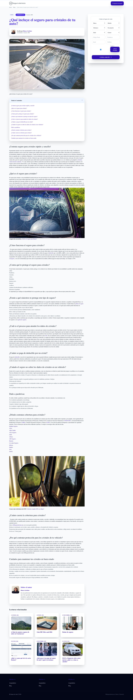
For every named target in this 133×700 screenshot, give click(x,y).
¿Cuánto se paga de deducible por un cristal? (22, 122)
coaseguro (11, 258)
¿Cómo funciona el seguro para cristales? (21, 111)
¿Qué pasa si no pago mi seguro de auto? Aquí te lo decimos (46, 659)
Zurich (10, 451)
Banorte (11, 441)
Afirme (11, 437)
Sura (10, 449)
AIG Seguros (12, 439)
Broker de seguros (67, 632)
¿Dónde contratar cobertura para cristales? (21, 130)
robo (46, 335)
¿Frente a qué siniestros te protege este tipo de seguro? (24, 116)
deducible (51, 253)
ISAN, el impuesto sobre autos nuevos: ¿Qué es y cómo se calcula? (71, 660)
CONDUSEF (67, 420)
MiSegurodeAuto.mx (18, 525)
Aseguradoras (12, 683)
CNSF (48, 422)
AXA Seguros (12, 432)
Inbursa (11, 445)
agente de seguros (22, 319)
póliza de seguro (79, 303)
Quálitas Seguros (13, 426)
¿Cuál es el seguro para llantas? (29, 239)
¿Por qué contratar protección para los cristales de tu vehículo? (26, 135)
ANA (10, 428)
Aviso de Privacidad (115, 49)
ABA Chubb (12, 430)
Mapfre (11, 447)
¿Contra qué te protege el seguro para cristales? (22, 114)
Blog (10, 686)
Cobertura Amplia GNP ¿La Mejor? (35, 509)
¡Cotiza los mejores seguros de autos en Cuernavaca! (20, 633)
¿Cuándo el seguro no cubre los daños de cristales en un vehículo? (27, 124)
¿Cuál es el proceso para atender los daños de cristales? (24, 119)
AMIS (23, 422)
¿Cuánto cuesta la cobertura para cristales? (21, 133)
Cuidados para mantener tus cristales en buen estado (23, 138)
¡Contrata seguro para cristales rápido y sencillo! (22, 105)
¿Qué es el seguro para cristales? (19, 108)
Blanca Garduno (27, 31)
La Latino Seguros (13, 443)
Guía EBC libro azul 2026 (44, 632)
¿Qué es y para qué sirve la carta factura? (21, 659)
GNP (10, 434)
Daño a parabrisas (15, 127)
